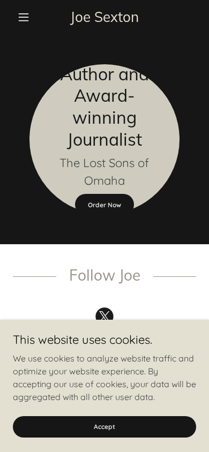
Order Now (104, 205)
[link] (104, 17)
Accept (104, 427)
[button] (26, 17)
